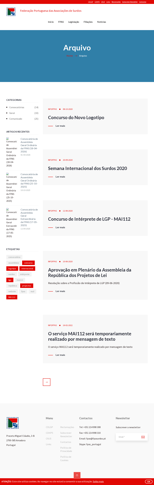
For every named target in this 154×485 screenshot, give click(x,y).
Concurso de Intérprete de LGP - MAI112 (89, 219)
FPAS (61, 21)
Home (69, 55)
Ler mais (60, 125)
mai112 (20, 280)
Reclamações (116, 2)
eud (32, 291)
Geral (23, 112)
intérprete (24, 274)
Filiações (88, 21)
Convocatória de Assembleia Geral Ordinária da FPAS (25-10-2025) (29, 180)
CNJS (103, 2)
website (12, 291)
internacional (27, 268)
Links (108, 2)
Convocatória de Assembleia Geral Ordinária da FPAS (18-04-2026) (29, 145)
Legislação (73, 21)
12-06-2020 (67, 210)
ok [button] (148, 481)
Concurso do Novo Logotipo (76, 117)
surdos (11, 274)
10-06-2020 (67, 261)
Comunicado (23, 118)
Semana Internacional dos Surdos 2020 (87, 168)
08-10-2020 (67, 109)
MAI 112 (11, 297)
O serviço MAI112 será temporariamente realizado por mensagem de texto (89, 336)
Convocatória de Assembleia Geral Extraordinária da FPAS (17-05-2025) (29, 217)
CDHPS (97, 2)
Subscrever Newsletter (130, 2)
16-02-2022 (67, 325)
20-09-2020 (67, 160)
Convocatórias (23, 107)
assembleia (13, 262)
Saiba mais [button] (98, 481)
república (12, 285)
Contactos (142, 2)
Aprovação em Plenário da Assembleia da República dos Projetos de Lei (89, 272)
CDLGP (90, 2)
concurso (28, 262)
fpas (23, 291)
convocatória (14, 257)
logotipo (12, 268)
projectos (26, 285)
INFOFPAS (52, 109)
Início (51, 21)
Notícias (101, 21)
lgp (9, 280)
